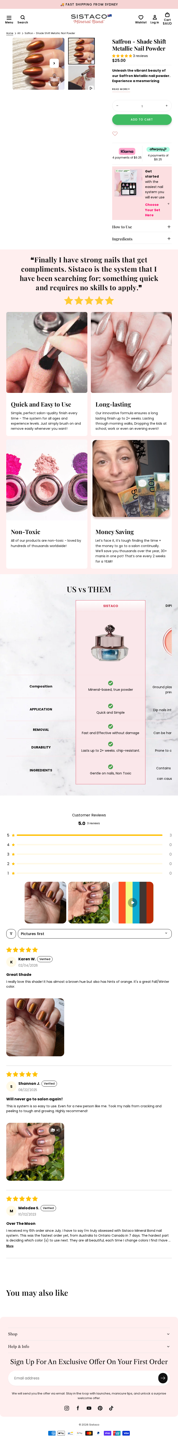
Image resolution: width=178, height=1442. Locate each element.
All (18, 33)
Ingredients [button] (122, 238)
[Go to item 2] (89, 902)
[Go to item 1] (45, 902)
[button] (9, 18)
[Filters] (11, 934)
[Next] (171, 1296)
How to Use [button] (122, 226)
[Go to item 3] (132, 902)
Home (9, 33)
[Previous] (7, 1296)
